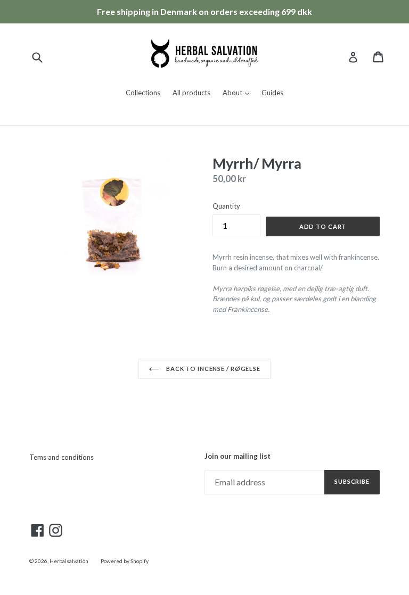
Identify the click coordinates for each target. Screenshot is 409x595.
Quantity (226, 206)
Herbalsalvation (69, 561)
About (239, 92)
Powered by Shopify (125, 561)
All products (191, 92)
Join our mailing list (237, 456)
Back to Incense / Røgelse (212, 368)
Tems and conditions (61, 457)
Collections (143, 92)
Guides (272, 92)
